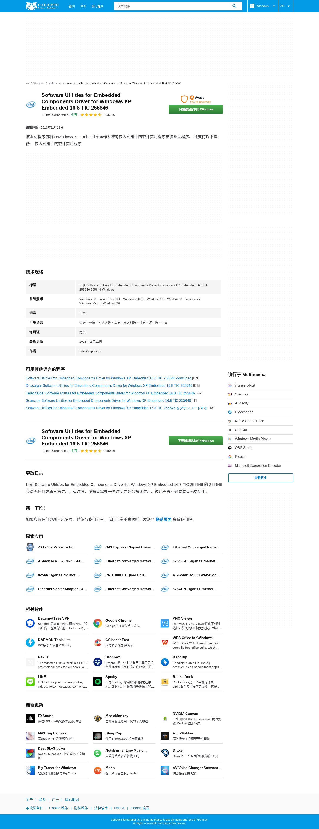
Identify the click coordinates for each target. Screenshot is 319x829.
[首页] (27, 83)
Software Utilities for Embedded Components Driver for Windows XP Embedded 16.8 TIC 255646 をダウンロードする (116, 408)
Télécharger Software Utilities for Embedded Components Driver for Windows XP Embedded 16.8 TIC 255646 (110, 393)
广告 (55, 800)
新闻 (72, 6)
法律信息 (101, 808)
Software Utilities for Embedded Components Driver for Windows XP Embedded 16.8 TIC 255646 (86, 101)
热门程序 (97, 6)
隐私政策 (81, 808)
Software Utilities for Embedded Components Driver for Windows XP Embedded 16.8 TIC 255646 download (108, 378)
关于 (29, 800)
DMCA (119, 808)
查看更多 (261, 477)
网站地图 (72, 800)
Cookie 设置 (140, 808)
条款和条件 (34, 808)
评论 (83, 6)
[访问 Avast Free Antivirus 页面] (196, 99)
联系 (42, 800)
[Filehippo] (42, 6)
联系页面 (163, 519)
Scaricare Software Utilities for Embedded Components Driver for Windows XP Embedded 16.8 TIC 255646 (108, 400)
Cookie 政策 (58, 808)
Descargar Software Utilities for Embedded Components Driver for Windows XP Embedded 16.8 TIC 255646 (109, 385)
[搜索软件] (234, 6)
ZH (282, 6)
